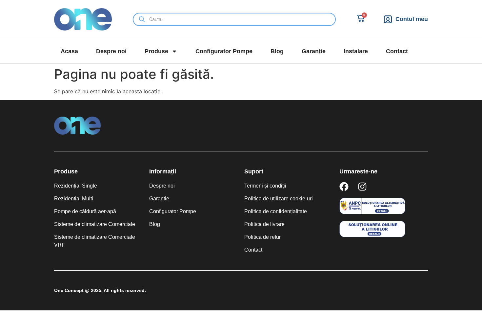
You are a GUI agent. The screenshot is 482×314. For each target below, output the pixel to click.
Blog (277, 51)
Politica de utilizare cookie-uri (278, 198)
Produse (156, 51)
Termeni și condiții (265, 186)
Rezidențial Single (75, 186)
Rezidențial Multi (73, 198)
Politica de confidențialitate (275, 211)
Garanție (314, 51)
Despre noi (111, 51)
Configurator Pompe (223, 51)
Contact (397, 51)
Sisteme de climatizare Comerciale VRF (94, 241)
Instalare (356, 51)
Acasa (69, 51)
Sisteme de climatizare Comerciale (94, 224)
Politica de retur (262, 237)
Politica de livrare (264, 224)
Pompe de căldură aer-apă (85, 211)
